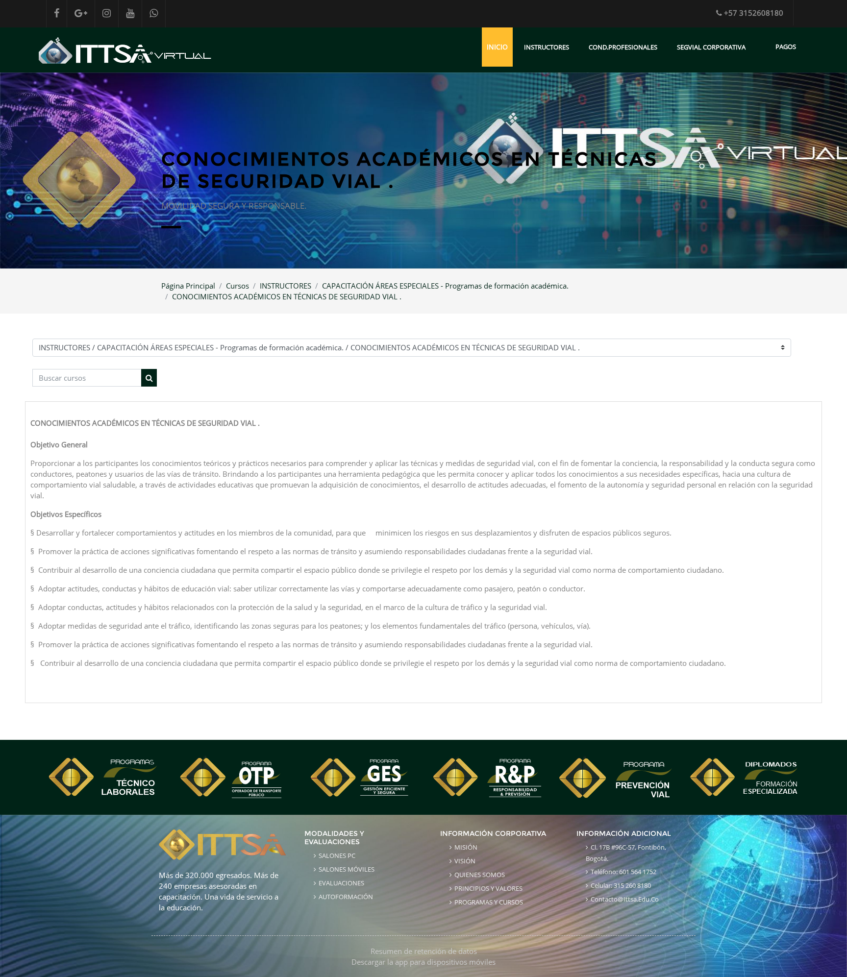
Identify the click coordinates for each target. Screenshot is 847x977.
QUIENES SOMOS (479, 874)
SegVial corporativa (711, 47)
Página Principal (188, 286)
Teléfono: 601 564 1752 (623, 871)
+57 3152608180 (753, 13)
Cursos (237, 286)
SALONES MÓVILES (346, 869)
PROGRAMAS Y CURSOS (488, 902)
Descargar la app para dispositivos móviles (423, 962)
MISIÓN (465, 847)
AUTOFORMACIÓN (346, 896)
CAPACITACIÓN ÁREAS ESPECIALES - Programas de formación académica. (445, 286)
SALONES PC (337, 855)
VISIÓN (464, 860)
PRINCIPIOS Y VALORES (488, 888)
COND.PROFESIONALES (623, 47)
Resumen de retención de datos (424, 951)
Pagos (785, 46)
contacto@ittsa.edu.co (625, 899)
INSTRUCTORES (546, 47)
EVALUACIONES (341, 883)
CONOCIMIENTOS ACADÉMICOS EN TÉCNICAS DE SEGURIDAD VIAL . (286, 296)
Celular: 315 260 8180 (621, 885)
